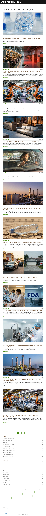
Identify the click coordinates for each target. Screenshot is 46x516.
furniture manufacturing (23, 454)
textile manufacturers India (8, 495)
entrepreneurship (27, 493)
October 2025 (23, 482)
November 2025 (23, 480)
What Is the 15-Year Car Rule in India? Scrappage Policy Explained (21, 175)
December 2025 (23, 478)
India (25, 489)
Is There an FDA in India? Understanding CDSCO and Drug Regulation (22, 310)
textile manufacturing (23, 440)
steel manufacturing (38, 489)
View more (5, 43)
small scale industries (37, 495)
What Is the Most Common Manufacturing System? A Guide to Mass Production (22, 106)
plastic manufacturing (23, 452)
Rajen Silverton (6, 35)
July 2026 (23, 464)
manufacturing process (16, 498)
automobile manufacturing (23, 444)
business (23, 442)
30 (30, 432)
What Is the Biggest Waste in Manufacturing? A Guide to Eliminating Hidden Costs (23, 72)
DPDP (6, 513)
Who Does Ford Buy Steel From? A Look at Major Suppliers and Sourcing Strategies (20, 416)
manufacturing (30, 489)
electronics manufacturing (23, 448)
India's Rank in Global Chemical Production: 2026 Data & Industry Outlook (21, 209)
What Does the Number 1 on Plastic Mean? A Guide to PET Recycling (22, 38)
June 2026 (23, 466)
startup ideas (31, 491)
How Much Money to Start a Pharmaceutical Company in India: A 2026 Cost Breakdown (22, 346)
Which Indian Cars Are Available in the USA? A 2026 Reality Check (21, 277)
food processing (23, 446)
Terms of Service (8, 509)
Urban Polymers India (11, 2)
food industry (24, 491)
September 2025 (23, 484)
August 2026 (23, 461)
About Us (6, 508)
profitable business (7, 498)
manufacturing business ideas (23, 450)
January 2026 (23, 476)
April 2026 (23, 470)
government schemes (19, 489)
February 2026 (23, 474)
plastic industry (38, 491)
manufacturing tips (35, 493)
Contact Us (7, 512)
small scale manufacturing (23, 438)
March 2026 (23, 472)
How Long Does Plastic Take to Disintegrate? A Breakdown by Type (22, 242)
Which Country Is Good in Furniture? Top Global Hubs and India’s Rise (23, 141)
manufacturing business (17, 493)
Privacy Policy (7, 511)
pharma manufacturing (23, 456)
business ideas (17, 495)
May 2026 (23, 468)
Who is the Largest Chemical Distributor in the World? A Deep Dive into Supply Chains (22, 380)
